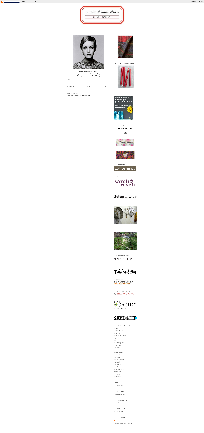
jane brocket (117, 357)
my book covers (119, 385)
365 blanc (117, 328)
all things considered (120, 335)
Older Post (107, 86)
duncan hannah (118, 411)
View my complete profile (123, 423)
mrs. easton (117, 364)
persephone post (119, 369)
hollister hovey (118, 352)
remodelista (117, 372)
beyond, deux (118, 338)
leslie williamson (119, 359)
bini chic (116, 340)
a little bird (117, 333)
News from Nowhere (73, 95)
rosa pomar (117, 374)
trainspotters (117, 376)
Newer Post (70, 86)
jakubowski (117, 355)
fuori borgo (117, 347)
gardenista (117, 350)
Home (89, 86)
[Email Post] (68, 79)
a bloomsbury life (119, 330)
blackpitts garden (119, 343)
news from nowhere (120, 367)
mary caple (117, 362)
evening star (117, 345)
